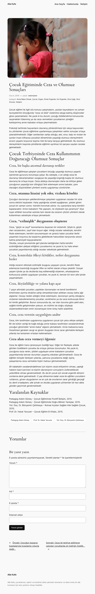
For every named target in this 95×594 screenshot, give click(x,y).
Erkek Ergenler (50, 99)
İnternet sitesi (16, 515)
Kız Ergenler (61, 99)
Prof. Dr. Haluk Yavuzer (43, 420)
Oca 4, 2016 (14, 96)
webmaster (32, 96)
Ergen (40, 99)
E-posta (14, 503)
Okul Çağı (71, 99)
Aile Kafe (12, 4)
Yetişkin (19, 102)
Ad (11, 491)
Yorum (13, 463)
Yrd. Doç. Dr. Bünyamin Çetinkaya (70, 420)
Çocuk (34, 99)
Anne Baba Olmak (24, 99)
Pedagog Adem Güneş (20, 420)
